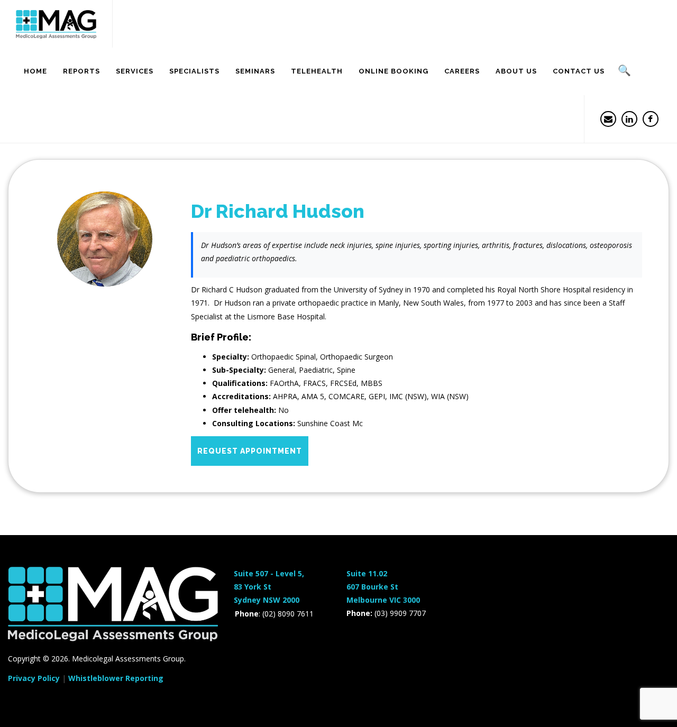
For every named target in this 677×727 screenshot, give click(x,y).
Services (134, 71)
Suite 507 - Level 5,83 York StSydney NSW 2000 (269, 586)
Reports (81, 71)
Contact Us (579, 71)
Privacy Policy (34, 678)
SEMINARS (255, 71)
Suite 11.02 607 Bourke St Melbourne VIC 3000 (383, 586)
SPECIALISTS (194, 71)
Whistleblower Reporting (115, 678)
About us (516, 71)
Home (35, 71)
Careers (462, 71)
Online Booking (393, 71)
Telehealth (317, 71)
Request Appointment (249, 451)
